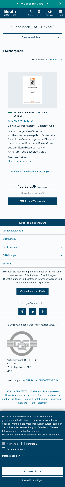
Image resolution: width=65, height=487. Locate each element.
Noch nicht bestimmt (20, 161)
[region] (32, 437)
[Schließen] (60, 3)
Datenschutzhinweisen (14, 434)
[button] (39, 13)
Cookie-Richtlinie (49, 434)
